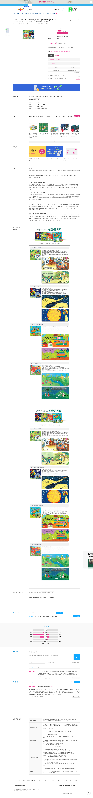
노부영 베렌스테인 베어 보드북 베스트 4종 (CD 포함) (33, 135)
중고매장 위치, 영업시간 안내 (69, 793)
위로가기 (88, 793)
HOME (15, 4)
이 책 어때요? (76, 616)
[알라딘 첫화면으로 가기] (20, 9)
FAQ (74, 790)
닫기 (91, 2)
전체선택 (63, 116)
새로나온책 (32, 13)
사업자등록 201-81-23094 (25, 787)
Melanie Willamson (26, 23)
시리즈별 (43, 101)
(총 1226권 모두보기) (46, 116)
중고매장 (42, 780)
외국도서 (29, 5)
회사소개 (15, 780)
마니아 (30, 616)
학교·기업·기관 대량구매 (74, 780)
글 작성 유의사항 (75, 662)
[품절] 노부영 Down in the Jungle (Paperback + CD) (43, 135)
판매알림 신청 (56, 70)
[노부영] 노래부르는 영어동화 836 (42, 21)
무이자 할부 (61, 47)
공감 (78, 678)
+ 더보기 (59, 694)
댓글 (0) (50, 678)
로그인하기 (60, 612)
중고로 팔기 (60, 75)
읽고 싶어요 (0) (37, 616)
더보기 (46, 108)
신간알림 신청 (36, 99)
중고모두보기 (76, 72)
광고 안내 (67, 780)
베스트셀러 (27, 13)
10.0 (56, 43)
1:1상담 (59, 719)
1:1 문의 (63, 790)
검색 (62, 9)
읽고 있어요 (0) (46, 616)
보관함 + (57, 55)
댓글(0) (41, 696)
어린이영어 (49, 13)
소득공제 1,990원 (70, 47)
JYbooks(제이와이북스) (38, 23)
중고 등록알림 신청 (72, 70)
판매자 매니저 (54, 780)
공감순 (70, 681)
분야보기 (17, 13)
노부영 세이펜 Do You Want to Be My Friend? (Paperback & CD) (64, 135)
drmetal (30, 696)
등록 (77, 657)
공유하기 (78, 20)
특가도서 (36, 13)
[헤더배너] (74, 9)
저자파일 (44, 592)
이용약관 (23, 780)
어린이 (35, 101)
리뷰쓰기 (77, 681)
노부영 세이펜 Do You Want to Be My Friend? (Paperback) (75, 135)
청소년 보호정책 (37, 780)
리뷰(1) (64, 43)
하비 (39, 678)
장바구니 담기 (76, 116)
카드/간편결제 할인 (52, 47)
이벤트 (39, 13)
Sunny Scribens (16, 23)
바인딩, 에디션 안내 (34, 17)
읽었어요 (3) (54, 616)
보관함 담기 (70, 116)
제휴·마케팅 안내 (48, 780)
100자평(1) (60, 43)
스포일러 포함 (51, 662)
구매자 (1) (31, 666)
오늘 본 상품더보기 (76, 707)
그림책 (38, 101)
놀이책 (38, 108)
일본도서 (22, 13)
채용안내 (19, 780)
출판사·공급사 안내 (61, 780)
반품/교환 (63, 719)
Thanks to (74, 678)
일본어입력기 (56, 9)
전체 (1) (37, 666)
